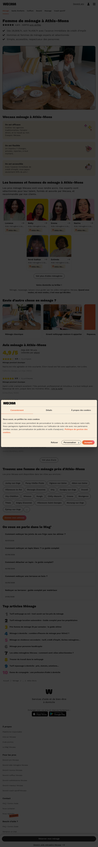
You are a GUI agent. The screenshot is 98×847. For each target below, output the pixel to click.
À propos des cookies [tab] (81, 410)
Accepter (88, 442)
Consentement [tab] (17, 410)
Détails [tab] (49, 410)
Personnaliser (70, 442)
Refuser (54, 442)
